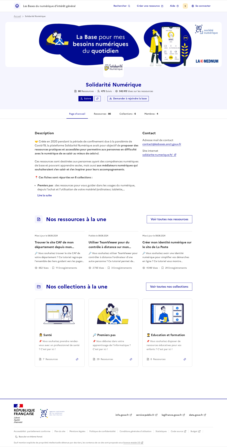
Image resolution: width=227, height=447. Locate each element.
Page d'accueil (77, 114)
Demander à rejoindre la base (130, 98)
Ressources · (102, 115)
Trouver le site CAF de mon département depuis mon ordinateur (54, 247)
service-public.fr (145, 415)
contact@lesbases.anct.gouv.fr (161, 144)
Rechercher (120, 6)
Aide (172, 6)
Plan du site (60, 431)
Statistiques (161, 431)
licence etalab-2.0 (131, 442)
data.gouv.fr (196, 415)
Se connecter (203, 6)
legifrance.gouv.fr (172, 415)
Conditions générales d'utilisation (135, 431)
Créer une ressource (148, 6)
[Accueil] (52, 413)
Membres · (151, 115)
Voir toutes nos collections (169, 286)
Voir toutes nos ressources (169, 219)
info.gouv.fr (122, 415)
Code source (177, 431)
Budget (194, 431)
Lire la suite (44, 195)
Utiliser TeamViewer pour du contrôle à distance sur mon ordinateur (109, 247)
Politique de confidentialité (102, 431)
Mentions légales (77, 431)
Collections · (127, 115)
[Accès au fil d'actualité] (185, 6)
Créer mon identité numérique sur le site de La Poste (166, 244)
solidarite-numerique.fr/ (159, 155)
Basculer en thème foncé (30, 436)
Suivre (87, 98)
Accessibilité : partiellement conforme (32, 431)
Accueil (17, 16)
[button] (106, 91)
